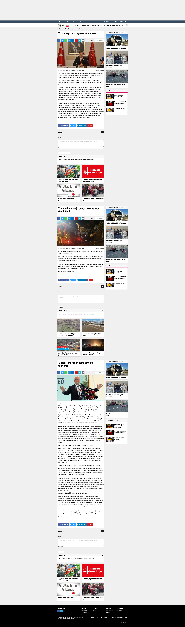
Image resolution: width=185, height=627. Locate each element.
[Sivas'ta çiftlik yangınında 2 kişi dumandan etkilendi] (93, 345)
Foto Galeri (84, 608)
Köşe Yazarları (84, 610)
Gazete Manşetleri (109, 610)
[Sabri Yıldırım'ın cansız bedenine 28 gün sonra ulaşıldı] (68, 345)
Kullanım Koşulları (94, 617)
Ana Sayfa (59, 29)
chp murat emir (67, 153)
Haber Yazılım (123, 622)
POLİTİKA (65, 29)
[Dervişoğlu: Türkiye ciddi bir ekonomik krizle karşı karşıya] (68, 171)
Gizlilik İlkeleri (120, 617)
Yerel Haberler (84, 612)
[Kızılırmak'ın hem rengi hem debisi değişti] (93, 325)
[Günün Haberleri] (102, 156)
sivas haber (60, 307)
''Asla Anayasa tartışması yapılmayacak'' (76, 29)
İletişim (105, 617)
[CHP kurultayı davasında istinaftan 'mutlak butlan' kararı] (93, 171)
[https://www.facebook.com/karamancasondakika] (58, 611)
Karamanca (101, 70)
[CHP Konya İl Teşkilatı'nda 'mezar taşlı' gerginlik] (93, 190)
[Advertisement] (92, 10)
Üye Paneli (81, 21)
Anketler (94, 610)
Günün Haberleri (120, 608)
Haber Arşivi (119, 610)
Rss (126, 617)
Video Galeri (94, 608)
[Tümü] (119, 25)
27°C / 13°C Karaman (108, 21)
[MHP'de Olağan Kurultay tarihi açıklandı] (68, 190)
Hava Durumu (108, 608)
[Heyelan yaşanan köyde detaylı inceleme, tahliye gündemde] (68, 325)
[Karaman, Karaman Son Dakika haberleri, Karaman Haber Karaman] (64, 25)
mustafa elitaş (61, 551)
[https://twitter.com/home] (61, 611)
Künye (101, 617)
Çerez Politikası (112, 617)
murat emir (60, 153)
